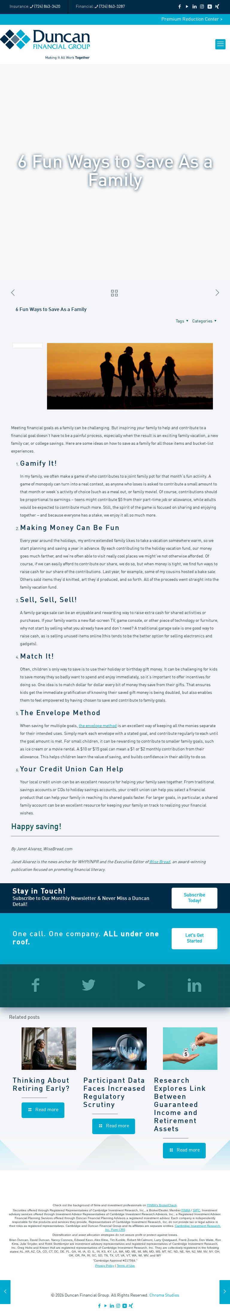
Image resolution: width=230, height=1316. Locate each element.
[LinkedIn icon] (194, 7)
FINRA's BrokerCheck (162, 1205)
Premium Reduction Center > (192, 19)
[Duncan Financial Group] (45, 44)
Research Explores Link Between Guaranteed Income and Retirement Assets (180, 1105)
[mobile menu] (220, 44)
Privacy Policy (104, 1265)
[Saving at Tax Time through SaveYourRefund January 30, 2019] (225, 1292)
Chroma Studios (164, 1295)
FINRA (185, 1210)
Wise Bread (159, 862)
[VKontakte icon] (209, 7)
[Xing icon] (217, 7)
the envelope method (98, 726)
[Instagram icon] (202, 7)
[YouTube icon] (187, 7)
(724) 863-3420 (47, 6)
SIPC (196, 1210)
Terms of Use (126, 1265)
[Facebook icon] (179, 7)
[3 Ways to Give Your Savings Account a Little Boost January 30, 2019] (5, 1292)
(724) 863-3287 (112, 6)
